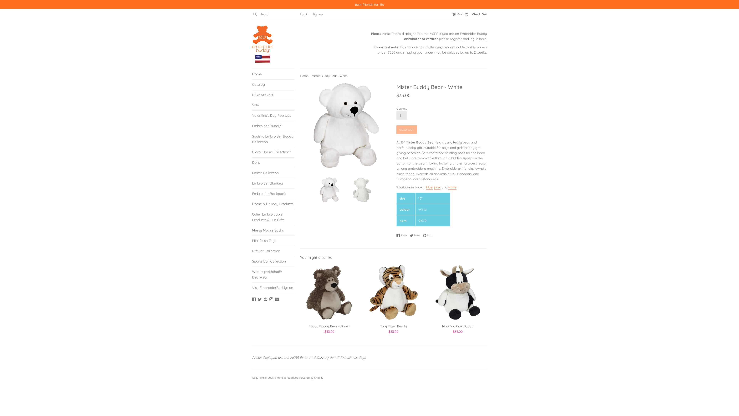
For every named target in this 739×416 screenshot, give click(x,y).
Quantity (401, 108)
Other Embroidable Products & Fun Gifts (268, 217)
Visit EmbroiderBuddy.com (273, 287)
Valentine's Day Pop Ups (271, 115)
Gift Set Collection (266, 251)
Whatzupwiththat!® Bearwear (267, 274)
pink (437, 187)
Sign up (318, 14)
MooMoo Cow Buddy (457, 326)
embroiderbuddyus (286, 377)
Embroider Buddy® (267, 126)
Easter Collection (265, 173)
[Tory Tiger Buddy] (393, 292)
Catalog (258, 84)
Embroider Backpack (269, 193)
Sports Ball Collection (269, 261)
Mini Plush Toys (264, 240)
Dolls (256, 162)
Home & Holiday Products (272, 204)
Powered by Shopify (311, 377)
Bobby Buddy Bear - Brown (329, 326)
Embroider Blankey (267, 183)
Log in (304, 14)
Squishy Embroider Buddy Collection (272, 139)
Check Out (479, 14)
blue (429, 187)
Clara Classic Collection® (271, 152)
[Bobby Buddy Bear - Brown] (329, 292)
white (452, 187)
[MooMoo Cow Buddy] (458, 292)
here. (483, 39)
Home (257, 74)
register (456, 39)
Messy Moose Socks (268, 230)
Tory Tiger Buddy (393, 326)
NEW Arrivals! (262, 95)
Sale (255, 105)
